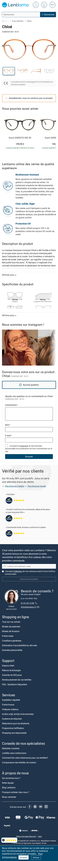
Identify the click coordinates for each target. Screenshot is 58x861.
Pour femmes (17, 21)
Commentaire (11, 405)
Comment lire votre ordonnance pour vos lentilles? (25, 757)
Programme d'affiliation (13, 728)
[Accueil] (3, 21)
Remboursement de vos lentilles (16, 679)
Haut (40, 836)
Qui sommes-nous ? (11, 778)
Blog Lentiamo (9, 787)
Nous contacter (9, 796)
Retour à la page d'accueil (26, 836)
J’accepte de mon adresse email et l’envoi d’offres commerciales (30, 572)
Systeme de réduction (12, 718)
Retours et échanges (11, 670)
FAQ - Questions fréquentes (14, 684)
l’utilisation (17, 571)
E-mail (8, 435)
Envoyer (29, 456)
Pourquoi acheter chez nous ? (15, 792)
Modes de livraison (10, 631)
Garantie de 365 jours (12, 675)
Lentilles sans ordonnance (14, 753)
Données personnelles (12, 650)
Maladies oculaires (10, 748)
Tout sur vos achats (11, 621)
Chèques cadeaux (10, 709)
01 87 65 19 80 (27, 603)
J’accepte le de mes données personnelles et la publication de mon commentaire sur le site (28, 449)
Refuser (36, 857)
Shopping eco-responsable (14, 732)
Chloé (29, 21)
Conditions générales (11, 640)
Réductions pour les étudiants (15, 723)
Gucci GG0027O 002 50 (20, 138)
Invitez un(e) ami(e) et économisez (18, 714)
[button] (9, 71)
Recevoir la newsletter (29, 579)
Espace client (8, 665)
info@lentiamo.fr (28, 607)
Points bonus (8, 704)
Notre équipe (8, 782)
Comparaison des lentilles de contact (19, 762)
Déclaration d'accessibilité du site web (19, 645)
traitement (23, 446)
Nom (7, 425)
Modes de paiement (11, 626)
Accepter (23, 857)
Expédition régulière (11, 699)
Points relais (7, 635)
